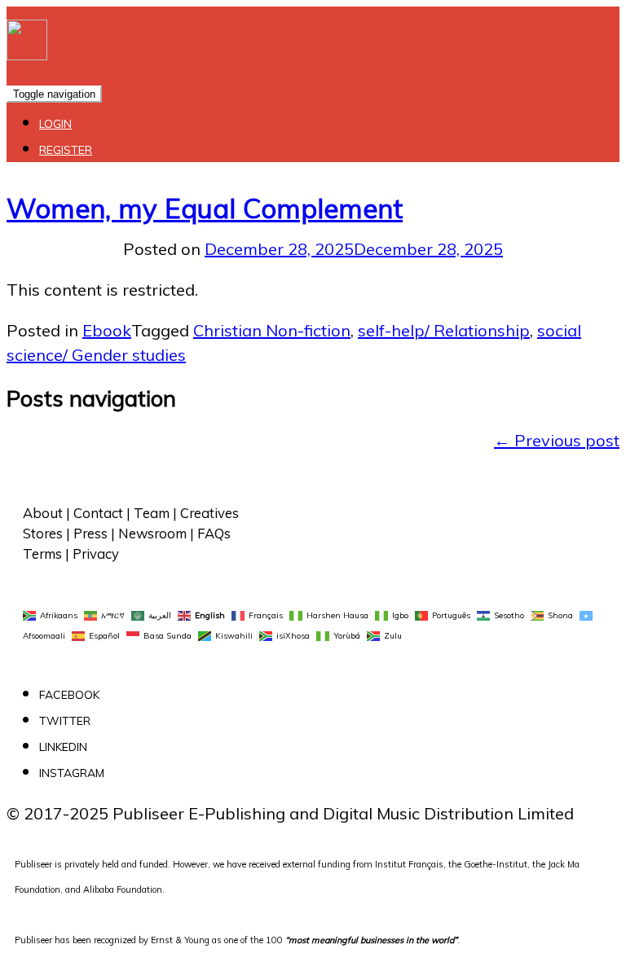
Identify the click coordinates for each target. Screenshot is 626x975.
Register (65, 150)
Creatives (209, 512)
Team (152, 512)
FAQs (214, 533)
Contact (98, 512)
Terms (42, 553)
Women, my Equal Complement (205, 208)
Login (55, 123)
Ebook (106, 330)
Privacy (96, 553)
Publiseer (33, 940)
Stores (43, 533)
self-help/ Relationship (444, 330)
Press (90, 533)
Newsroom (152, 533)
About (43, 512)
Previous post (556, 440)
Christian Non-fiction (271, 330)
